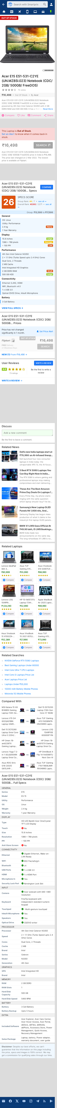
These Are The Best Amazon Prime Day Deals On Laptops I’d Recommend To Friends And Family (36, 490)
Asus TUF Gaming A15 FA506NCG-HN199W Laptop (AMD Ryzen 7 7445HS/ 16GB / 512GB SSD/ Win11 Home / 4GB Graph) (45, 635)
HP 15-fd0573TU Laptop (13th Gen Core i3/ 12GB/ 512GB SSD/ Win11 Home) (27, 601)
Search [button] (41, 145)
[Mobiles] (27, 12)
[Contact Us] (3, 1101)
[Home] (4, 12)
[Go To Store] (14, 340)
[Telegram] (38, 1101)
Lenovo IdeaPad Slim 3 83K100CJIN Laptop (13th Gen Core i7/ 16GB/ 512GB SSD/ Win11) (8, 567)
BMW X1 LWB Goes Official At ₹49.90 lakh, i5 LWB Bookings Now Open (35, 527)
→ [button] (14, 354)
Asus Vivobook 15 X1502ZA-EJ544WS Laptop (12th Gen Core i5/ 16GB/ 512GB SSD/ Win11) (8, 635)
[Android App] (51, 1101)
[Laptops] (35, 12)
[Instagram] (31, 1101)
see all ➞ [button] (42, 201)
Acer (36, 95)
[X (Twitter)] (17, 1101)
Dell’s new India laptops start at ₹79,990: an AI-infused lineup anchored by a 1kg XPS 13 (36, 453)
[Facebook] (10, 1101)
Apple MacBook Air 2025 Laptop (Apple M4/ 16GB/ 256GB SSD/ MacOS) (45, 601)
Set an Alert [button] (8, 134)
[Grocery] (51, 12)
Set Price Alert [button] (46, 331)
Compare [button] (46, 187)
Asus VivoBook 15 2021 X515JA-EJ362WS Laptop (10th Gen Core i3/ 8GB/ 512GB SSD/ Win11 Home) (27, 635)
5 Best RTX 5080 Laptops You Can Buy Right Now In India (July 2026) (35, 472)
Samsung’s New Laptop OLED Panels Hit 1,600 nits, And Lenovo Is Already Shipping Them (35, 509)
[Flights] (20, 12)
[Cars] (43, 12)
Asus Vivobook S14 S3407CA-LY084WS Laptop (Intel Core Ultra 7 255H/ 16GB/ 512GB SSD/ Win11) (45, 567)
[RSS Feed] (44, 1101)
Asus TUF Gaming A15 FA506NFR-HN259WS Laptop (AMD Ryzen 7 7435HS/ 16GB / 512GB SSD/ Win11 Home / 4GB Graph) (27, 567)
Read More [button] (48, 109)
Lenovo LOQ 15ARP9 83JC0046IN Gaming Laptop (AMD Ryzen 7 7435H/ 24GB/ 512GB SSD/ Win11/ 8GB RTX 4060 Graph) (8, 601)
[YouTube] (24, 1101)
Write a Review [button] (43, 363)
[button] (27, 308)
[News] (12, 12)
